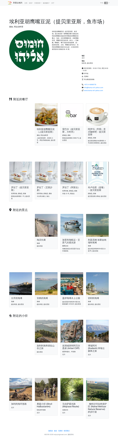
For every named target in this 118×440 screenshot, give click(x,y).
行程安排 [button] (37, 3)
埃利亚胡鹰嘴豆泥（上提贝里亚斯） (45, 130)
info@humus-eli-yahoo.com (93, 87)
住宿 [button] (30, 3)
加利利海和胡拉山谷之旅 (45, 347)
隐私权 (50, 431)
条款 (55, 431)
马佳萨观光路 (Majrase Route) (70, 405)
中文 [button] (102, 3)
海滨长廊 (41, 239)
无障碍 (60, 431)
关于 (52, 3)
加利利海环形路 (19, 404)
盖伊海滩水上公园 (71, 298)
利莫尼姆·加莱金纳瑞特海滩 (97, 241)
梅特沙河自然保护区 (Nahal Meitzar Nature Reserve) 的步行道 (97, 408)
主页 (25, 3)
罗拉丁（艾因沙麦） (44, 188)
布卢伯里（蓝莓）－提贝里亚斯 (97, 188)
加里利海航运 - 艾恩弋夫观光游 (71, 241)
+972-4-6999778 (90, 84)
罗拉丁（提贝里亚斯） (20, 188)
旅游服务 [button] (46, 3)
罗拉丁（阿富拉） (71, 187)
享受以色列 (17, 3)
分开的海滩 (16, 298)
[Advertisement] (59, 13)
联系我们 (67, 431)
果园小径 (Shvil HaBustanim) (44, 405)
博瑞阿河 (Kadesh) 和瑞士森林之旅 (96, 348)
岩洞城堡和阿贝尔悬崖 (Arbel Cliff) (71, 347)
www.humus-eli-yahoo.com (93, 90)
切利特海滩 (93, 298)
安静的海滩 (42, 298)
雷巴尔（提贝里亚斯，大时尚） (71, 130)
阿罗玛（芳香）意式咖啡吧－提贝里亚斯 (97, 132)
